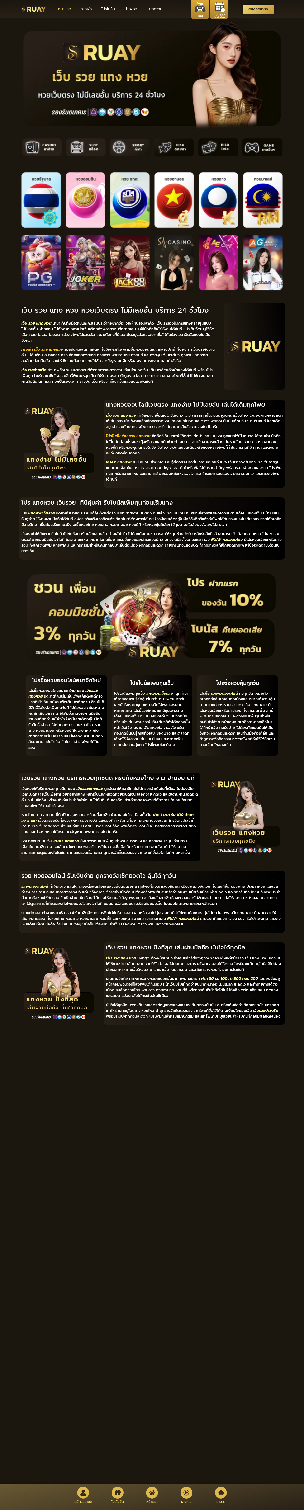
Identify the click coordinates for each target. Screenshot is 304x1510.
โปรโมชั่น (108, 9)
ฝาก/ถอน (132, 9)
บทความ (155, 9)
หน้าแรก (64, 9)
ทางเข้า (86, 9)
